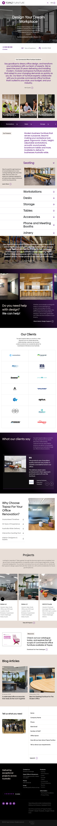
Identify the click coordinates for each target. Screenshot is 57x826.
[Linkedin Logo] (3, 812)
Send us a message (28, 780)
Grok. (30, 822)
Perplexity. (42, 820)
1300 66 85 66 (27, 792)
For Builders (8, 115)
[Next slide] (54, 608)
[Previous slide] (2, 608)
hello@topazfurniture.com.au (31, 796)
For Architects (27, 115)
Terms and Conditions (47, 802)
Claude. (36, 820)
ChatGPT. (31, 820)
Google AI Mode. (49, 820)
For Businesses (45, 115)
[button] (1, 124)
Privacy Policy (45, 804)
